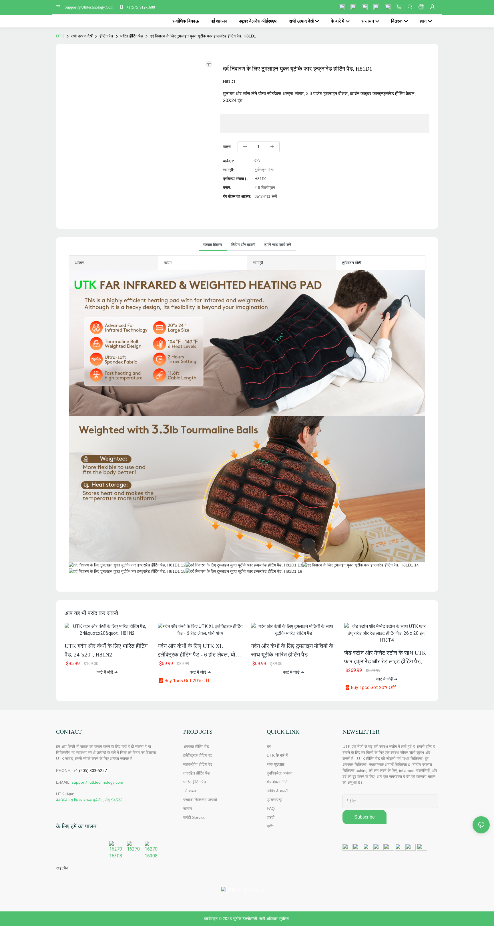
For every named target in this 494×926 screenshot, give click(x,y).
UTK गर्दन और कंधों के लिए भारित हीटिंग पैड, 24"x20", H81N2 (106, 650)
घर (269, 746)
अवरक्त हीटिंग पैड (196, 746)
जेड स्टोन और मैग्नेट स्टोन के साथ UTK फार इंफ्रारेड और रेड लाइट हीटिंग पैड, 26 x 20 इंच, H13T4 (386, 658)
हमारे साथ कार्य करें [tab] (277, 244)
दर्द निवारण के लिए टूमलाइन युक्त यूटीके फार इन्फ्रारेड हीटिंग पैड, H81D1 (203, 36)
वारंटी (270, 817)
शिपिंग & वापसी (277, 791)
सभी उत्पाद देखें (82, 36)
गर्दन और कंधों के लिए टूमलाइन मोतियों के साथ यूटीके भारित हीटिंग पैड (292, 650)
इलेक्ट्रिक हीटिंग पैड (197, 755)
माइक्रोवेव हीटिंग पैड (197, 764)
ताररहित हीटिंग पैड (196, 773)
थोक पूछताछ (275, 764)
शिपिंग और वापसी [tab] (243, 244)
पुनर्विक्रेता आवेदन (279, 773)
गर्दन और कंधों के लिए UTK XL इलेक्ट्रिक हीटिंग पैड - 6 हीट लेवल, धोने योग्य (198, 651)
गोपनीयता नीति (277, 782)
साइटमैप (62, 868)
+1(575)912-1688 (140, 7)
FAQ (271, 808)
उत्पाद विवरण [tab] (212, 244)
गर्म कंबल (189, 791)
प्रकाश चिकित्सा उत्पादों (200, 799)
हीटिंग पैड (106, 36)
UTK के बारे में (277, 755)
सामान (187, 808)
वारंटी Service (195, 817)
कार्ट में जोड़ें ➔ (107, 672)
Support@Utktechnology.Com (90, 7)
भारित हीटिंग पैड (131, 36)
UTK (60, 36)
